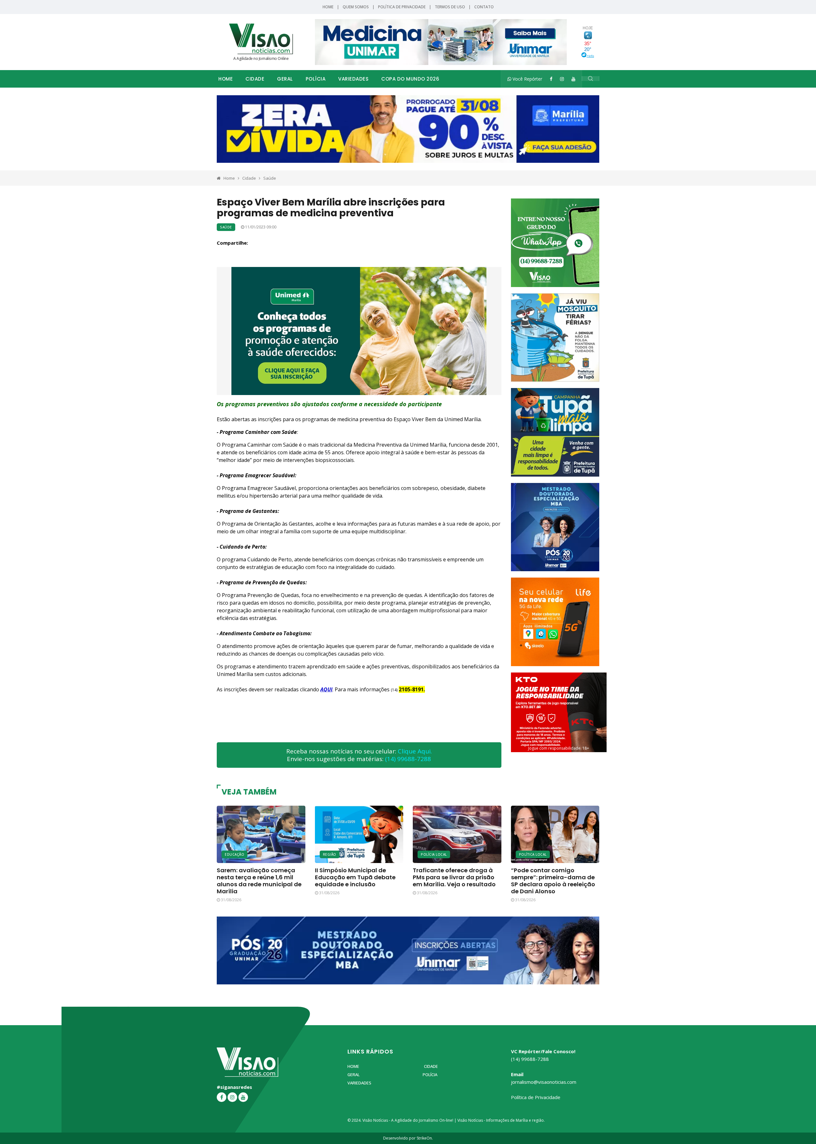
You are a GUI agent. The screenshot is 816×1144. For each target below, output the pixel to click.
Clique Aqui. (415, 751)
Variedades (353, 79)
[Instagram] (562, 79)
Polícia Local (434, 854)
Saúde (269, 178)
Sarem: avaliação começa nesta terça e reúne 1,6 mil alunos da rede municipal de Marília (259, 880)
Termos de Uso (450, 7)
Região (329, 854)
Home (328, 7)
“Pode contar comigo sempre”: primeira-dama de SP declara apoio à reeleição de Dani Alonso (553, 880)
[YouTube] (573, 79)
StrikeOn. (425, 1138)
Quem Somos (356, 7)
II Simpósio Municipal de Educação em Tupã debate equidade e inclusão (355, 877)
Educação (234, 854)
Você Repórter (526, 79)
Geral (285, 79)
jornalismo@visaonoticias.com (543, 1082)
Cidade (254, 79)
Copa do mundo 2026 (410, 79)
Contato (484, 7)
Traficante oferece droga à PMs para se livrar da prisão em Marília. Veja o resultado (454, 877)
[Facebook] (551, 79)
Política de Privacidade (402, 7)
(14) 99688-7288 (408, 759)
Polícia (316, 79)
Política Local (533, 854)
